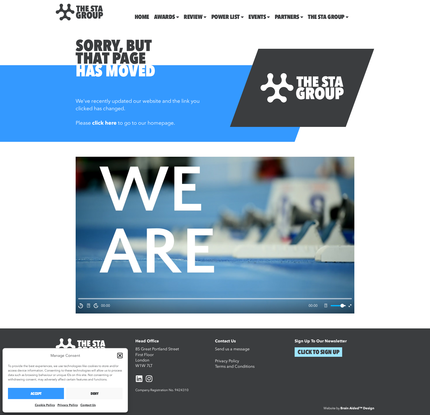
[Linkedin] (139, 378)
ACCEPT (36, 393)
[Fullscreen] (350, 306)
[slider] (338, 305)
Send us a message (232, 349)
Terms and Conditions (235, 366)
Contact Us (88, 405)
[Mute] (325, 306)
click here (104, 123)
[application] (215, 235)
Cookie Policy (45, 405)
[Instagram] (149, 378)
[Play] (88, 306)
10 (81, 305)
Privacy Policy (67, 405)
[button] (119, 355)
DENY (94, 393)
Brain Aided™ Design (357, 408)
